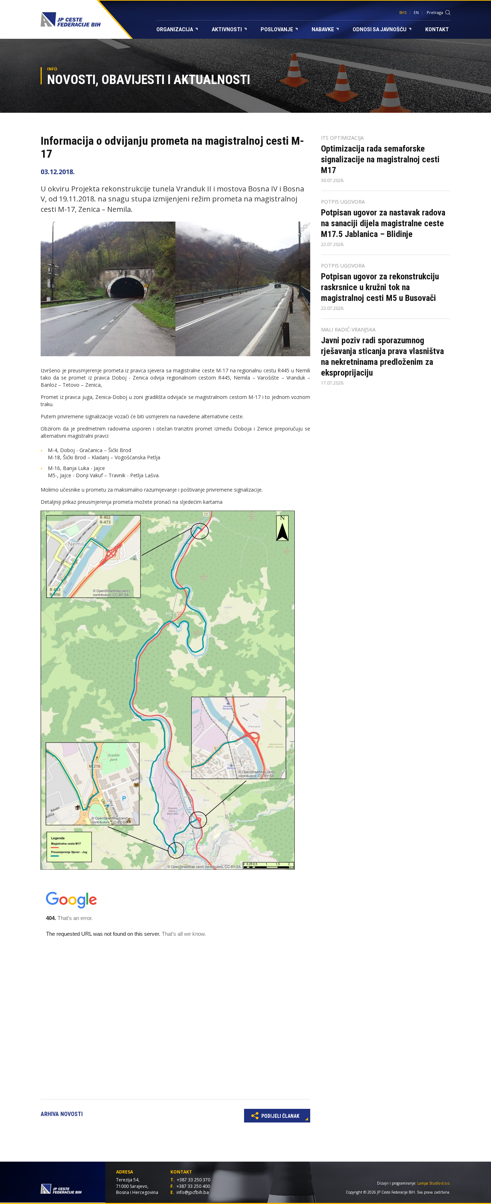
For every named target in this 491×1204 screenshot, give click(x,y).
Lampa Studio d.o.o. (433, 1183)
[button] (303, 228)
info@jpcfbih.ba (192, 1192)
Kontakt (437, 29)
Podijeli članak (279, 1116)
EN (416, 12)
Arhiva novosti (62, 1114)
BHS (403, 12)
